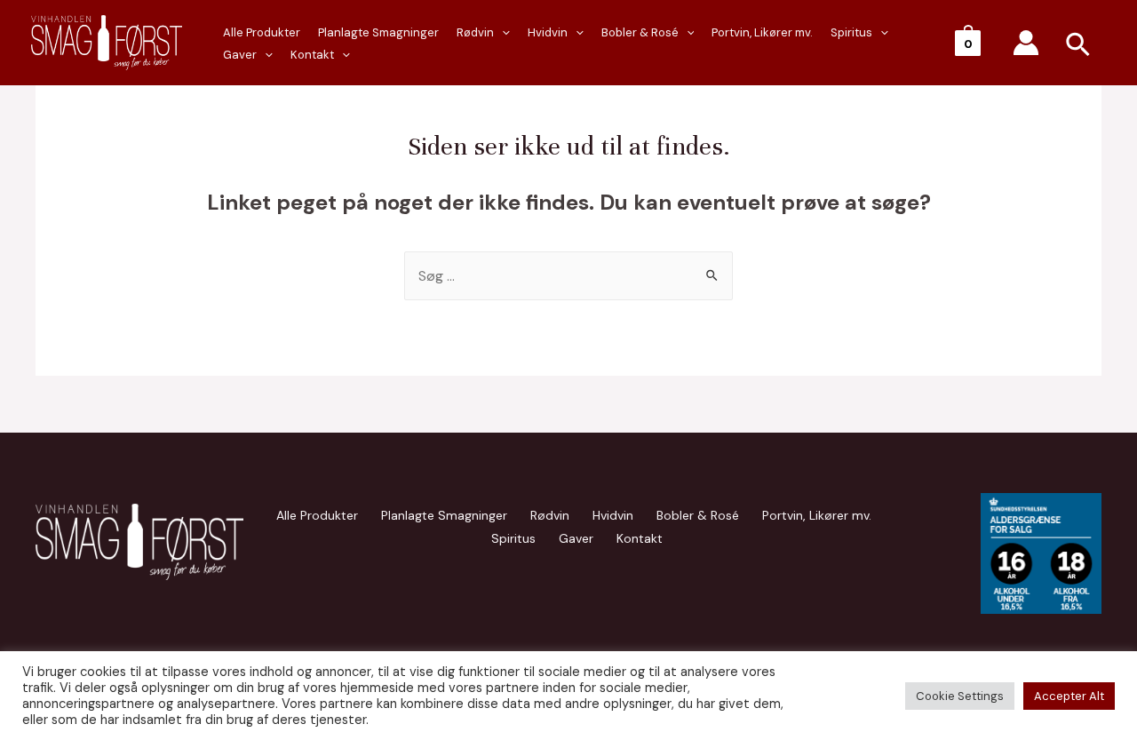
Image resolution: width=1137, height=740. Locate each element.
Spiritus (851, 32)
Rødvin (475, 32)
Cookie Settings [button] (960, 696)
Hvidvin (548, 32)
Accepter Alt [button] (1069, 696)
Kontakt (312, 54)
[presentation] (265, 55)
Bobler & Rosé (640, 32)
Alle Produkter (317, 515)
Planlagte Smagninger (378, 32)
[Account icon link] (1026, 42)
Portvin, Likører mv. (762, 32)
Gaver (240, 54)
